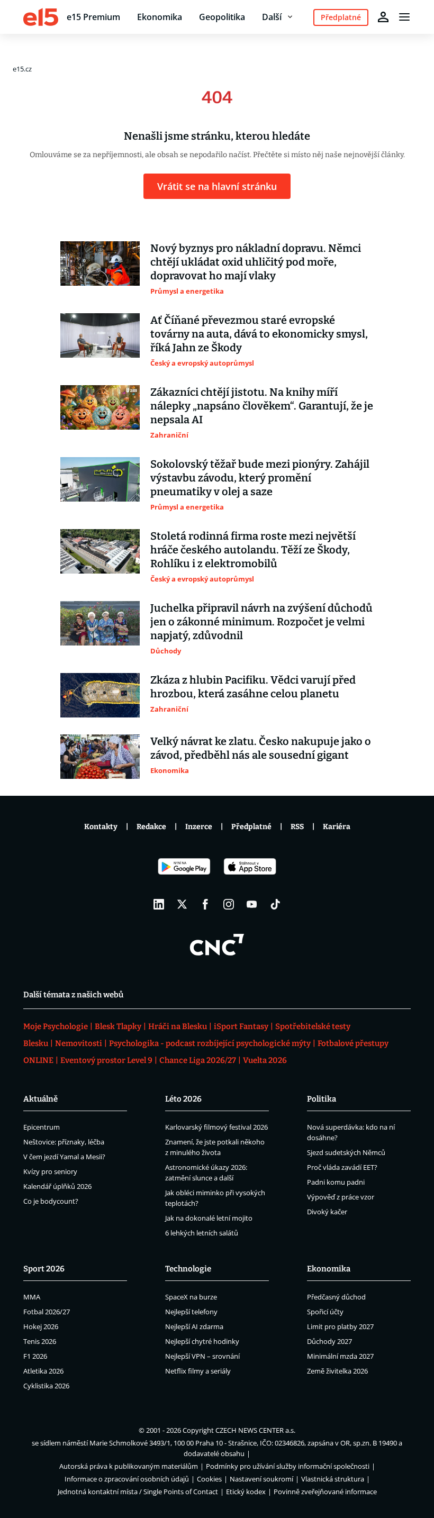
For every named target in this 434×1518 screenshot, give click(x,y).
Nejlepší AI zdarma (194, 1326)
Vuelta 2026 (265, 1060)
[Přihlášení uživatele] (383, 17)
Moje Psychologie (55, 1026)
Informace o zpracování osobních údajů (127, 1479)
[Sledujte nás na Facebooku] (205, 904)
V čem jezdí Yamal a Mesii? (64, 1156)
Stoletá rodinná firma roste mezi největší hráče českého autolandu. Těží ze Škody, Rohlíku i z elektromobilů (253, 550)
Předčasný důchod (336, 1297)
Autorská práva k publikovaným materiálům (128, 1466)
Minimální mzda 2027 (340, 1356)
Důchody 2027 (329, 1341)
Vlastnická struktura (332, 1479)
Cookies (209, 1479)
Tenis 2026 (39, 1341)
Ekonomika (159, 17)
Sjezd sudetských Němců (346, 1152)
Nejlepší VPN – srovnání (202, 1356)
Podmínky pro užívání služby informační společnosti (287, 1466)
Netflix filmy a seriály (198, 1371)
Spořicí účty (325, 1311)
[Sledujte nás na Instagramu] (228, 904)
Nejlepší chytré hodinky (202, 1341)
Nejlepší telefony (191, 1311)
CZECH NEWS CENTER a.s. (255, 1430)
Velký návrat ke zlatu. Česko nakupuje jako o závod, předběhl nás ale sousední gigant (260, 748)
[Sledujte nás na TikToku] (275, 904)
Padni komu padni (336, 1182)
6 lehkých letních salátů (201, 1233)
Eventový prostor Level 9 (106, 1060)
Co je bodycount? (50, 1201)
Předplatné (251, 826)
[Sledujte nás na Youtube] (251, 904)
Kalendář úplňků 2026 (57, 1186)
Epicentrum (41, 1127)
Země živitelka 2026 (337, 1371)
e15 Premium (93, 17)
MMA (31, 1297)
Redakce (151, 826)
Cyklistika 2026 (46, 1385)
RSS (297, 826)
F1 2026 (35, 1356)
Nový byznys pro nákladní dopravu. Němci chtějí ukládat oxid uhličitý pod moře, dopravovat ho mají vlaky (255, 262)
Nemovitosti (78, 1043)
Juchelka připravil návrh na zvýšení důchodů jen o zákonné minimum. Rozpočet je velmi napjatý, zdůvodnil (261, 622)
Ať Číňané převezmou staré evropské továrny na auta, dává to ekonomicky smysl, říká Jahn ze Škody (259, 334)
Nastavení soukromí (261, 1479)
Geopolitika (222, 17)
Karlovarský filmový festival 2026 (216, 1127)
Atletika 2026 (43, 1371)
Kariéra (336, 826)
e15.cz (22, 69)
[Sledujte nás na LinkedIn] (158, 904)
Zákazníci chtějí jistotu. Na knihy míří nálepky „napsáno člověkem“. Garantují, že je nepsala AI (261, 406)
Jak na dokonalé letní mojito (208, 1218)
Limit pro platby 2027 (340, 1326)
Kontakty (100, 826)
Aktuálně (40, 1099)
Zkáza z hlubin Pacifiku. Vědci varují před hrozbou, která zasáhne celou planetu (253, 687)
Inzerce (198, 826)
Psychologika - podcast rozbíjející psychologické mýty (210, 1043)
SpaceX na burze (191, 1297)
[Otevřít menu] (404, 17)
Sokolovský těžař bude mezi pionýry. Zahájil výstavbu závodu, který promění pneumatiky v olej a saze (259, 478)
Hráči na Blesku (177, 1026)
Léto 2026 (183, 1099)
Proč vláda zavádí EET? (342, 1167)
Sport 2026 (44, 1269)
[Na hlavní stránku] (40, 17)
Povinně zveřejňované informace (325, 1491)
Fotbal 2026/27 (46, 1311)
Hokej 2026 (40, 1326)
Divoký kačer (327, 1211)
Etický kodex (246, 1491)
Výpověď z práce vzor (340, 1197)
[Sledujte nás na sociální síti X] (182, 904)
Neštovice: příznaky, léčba (63, 1142)
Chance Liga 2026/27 (197, 1060)
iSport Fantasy (241, 1026)
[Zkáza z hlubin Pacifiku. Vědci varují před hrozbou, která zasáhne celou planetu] (100, 695)
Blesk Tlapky (118, 1026)
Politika (321, 1099)
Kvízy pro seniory (50, 1171)
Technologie (188, 1269)
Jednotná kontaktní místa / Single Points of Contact (138, 1491)
